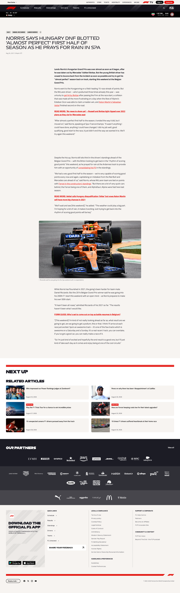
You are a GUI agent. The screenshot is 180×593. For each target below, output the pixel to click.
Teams (76, 8)
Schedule (24, 8)
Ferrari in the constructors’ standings (75, 183)
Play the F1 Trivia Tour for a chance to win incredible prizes (48, 407)
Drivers (64, 8)
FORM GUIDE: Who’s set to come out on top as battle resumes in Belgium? (87, 314)
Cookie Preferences (98, 566)
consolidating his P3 (87, 167)
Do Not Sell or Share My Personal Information (107, 552)
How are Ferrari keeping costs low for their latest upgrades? (134, 407)
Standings (51, 8)
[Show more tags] (40, 32)
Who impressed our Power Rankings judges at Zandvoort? (48, 388)
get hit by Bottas (71, 95)
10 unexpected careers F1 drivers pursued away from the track (50, 421)
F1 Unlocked (90, 8)
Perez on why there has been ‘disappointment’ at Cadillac (133, 388)
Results (37, 8)
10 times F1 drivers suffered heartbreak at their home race (134, 421)
